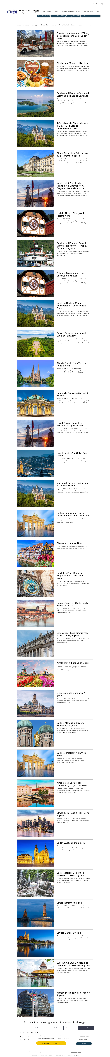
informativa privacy (76, 1052)
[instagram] (96, 3)
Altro (80, 25)
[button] (102, 4)
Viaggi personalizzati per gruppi (27, 25)
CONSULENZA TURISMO (28, 11)
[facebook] (94, 3)
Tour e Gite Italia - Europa (67, 25)
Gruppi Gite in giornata (48, 25)
